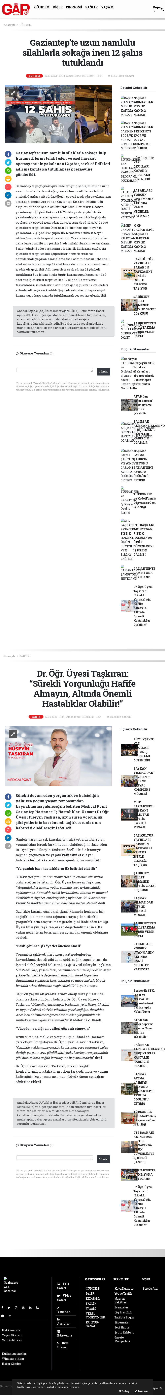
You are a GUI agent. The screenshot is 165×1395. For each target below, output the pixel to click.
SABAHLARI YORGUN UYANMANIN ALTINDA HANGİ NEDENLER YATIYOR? (143, 203)
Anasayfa (10, 25)
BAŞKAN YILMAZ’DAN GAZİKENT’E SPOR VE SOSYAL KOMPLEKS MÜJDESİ (143, 135)
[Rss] (39, 1307)
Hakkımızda (11, 1330)
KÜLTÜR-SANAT (92, 1324)
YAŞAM (107, 7)
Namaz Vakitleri (121, 1300)
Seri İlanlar (122, 1327)
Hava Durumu (123, 1288)
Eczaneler (121, 1307)
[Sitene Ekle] (11, 1316)
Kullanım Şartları (15, 1354)
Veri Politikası (12, 1340)
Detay (125, 1391)
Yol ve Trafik (123, 1293)
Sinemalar (122, 1322)
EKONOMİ (74, 7)
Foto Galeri (63, 1286)
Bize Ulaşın (62, 1345)
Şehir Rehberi (124, 1332)
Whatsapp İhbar (13, 1359)
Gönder (103, 371)
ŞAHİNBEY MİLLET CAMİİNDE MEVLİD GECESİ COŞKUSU (144, 305)
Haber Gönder (11, 1364)
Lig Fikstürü (123, 1312)
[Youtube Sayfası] (25, 1307)
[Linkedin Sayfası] (32, 1307)
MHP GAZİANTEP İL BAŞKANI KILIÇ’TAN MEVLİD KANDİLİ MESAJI (143, 238)
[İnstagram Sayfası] (18, 1307)
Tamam (142, 1391)
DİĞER (58, 7)
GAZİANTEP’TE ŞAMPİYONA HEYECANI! (144, 573)
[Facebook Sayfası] (3, 1307)
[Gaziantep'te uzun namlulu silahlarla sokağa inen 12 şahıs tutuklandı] (58, 114)
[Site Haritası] (4, 1316)
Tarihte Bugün (124, 1317)
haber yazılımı (10, 1390)
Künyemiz (64, 1335)
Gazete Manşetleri (122, 1339)
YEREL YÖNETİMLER (95, 1315)
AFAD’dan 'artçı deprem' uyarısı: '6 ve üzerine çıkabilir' (143, 405)
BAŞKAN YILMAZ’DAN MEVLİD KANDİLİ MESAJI (143, 106)
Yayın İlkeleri (12, 1335)
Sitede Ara (150, 1288)
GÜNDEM (42, 7)
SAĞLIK (91, 7)
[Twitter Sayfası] (10, 1307)
